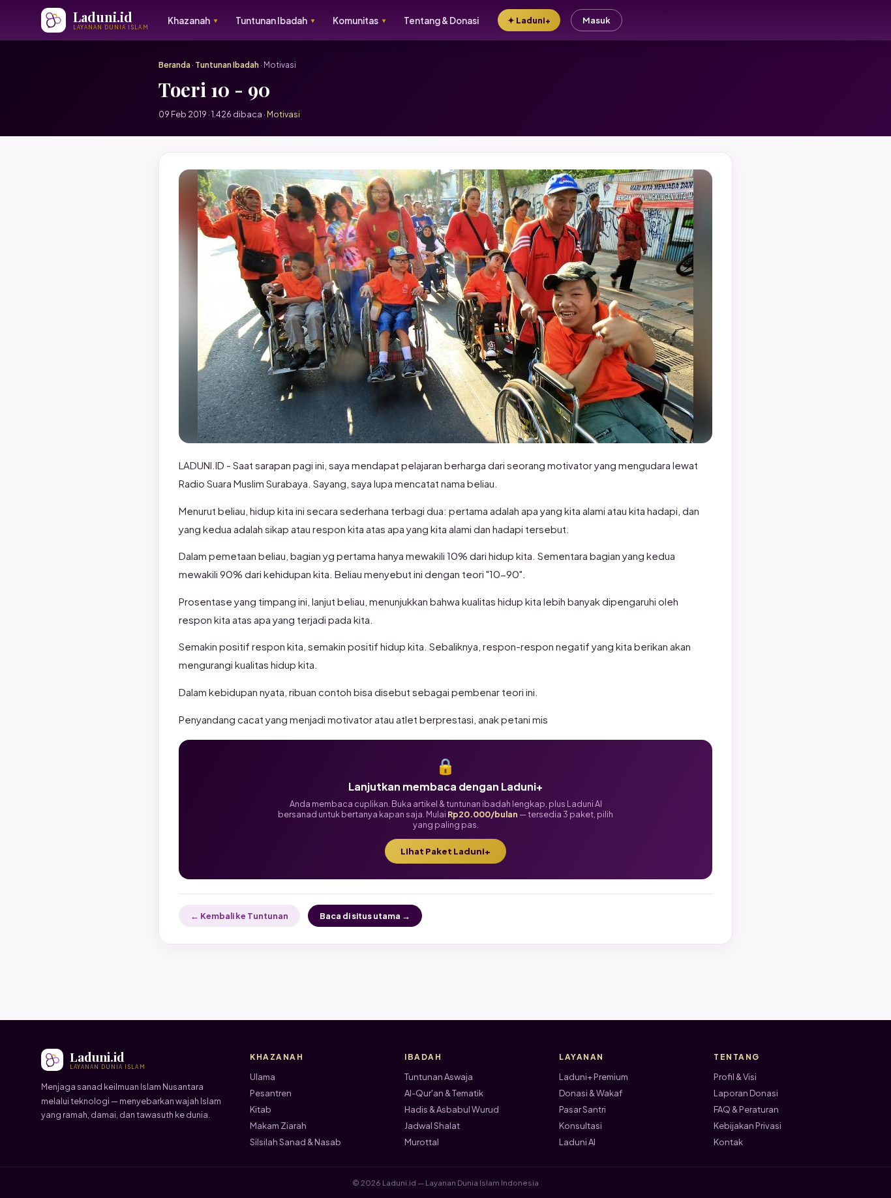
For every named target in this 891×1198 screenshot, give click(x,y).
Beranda (174, 65)
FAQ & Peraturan (746, 1109)
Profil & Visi (735, 1077)
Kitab (260, 1109)
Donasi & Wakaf (590, 1093)
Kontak (728, 1142)
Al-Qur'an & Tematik (443, 1093)
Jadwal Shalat (432, 1125)
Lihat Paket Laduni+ (445, 851)
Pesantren (271, 1093)
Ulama (262, 1077)
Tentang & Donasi (441, 20)
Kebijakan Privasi (747, 1125)
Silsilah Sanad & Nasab (295, 1142)
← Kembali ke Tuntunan (239, 916)
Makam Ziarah (278, 1125)
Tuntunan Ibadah (227, 65)
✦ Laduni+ (529, 20)
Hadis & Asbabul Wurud (451, 1109)
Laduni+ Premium (593, 1077)
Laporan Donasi (746, 1093)
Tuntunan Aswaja (438, 1077)
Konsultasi (580, 1125)
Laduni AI (577, 1142)
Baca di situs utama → (365, 916)
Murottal (421, 1142)
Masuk (596, 20)
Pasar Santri (582, 1109)
